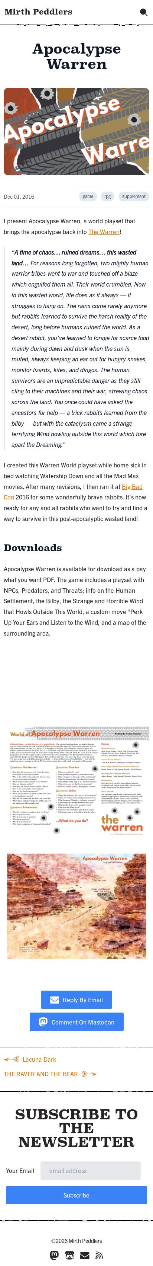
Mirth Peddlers (38, 11)
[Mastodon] (54, 1255)
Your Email (20, 1170)
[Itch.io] (69, 1255)
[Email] (84, 1255)
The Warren (104, 231)
